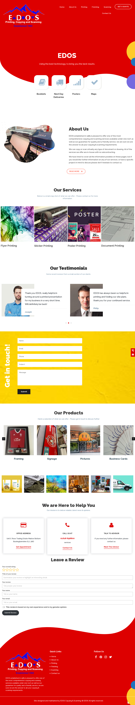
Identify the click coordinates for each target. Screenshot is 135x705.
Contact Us (67, 548)
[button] (66, 323)
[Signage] (19, 440)
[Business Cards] (85, 440)
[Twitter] (110, 658)
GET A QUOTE (123, 7)
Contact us (106, 13)
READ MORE (74, 171)
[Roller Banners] (118, 440)
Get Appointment (23, 547)
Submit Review (10, 613)
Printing (84, 7)
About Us (72, 7)
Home (62, 7)
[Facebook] (96, 658)
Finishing (95, 7)
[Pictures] (52, 440)
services (67, 542)
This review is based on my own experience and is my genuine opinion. (36, 607)
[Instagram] (105, 658)
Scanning (107, 7)
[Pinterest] (101, 658)
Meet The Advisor (111, 547)
